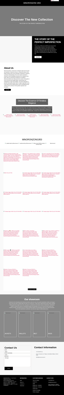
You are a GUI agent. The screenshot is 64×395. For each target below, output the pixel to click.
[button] (13, 3)
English (53, 0)
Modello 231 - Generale (37, 386)
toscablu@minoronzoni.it (9, 380)
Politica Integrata (36, 391)
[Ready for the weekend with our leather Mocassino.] (32, 162)
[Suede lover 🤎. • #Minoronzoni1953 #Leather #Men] (13, 239)
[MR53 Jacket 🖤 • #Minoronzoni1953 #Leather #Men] (13, 259)
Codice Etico (35, 388)
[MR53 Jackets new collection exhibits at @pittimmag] (51, 239)
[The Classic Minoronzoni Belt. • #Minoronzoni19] (32, 259)
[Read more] (59, 2)
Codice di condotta (36, 390)
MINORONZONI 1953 (32, 3)
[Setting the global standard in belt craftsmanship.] (13, 162)
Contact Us (35, 381)
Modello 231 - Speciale (37, 385)
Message (6, 356)
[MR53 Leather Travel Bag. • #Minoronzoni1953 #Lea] (32, 239)
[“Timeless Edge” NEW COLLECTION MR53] (13, 220)
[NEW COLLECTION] (13, 181)
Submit (8, 368)
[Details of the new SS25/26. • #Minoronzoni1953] (51, 259)
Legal (34, 383)
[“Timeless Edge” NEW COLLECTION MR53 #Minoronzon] (32, 181)
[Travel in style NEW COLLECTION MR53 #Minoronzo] (51, 162)
